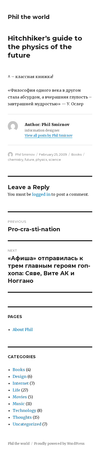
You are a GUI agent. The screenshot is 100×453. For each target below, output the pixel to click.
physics (41, 159)
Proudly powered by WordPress (59, 444)
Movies (20, 396)
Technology (24, 410)
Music (19, 403)
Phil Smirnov (25, 154)
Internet (21, 383)
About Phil (23, 329)
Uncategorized (27, 424)
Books (76, 154)
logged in (41, 194)
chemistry (15, 159)
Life (16, 390)
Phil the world (29, 17)
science (55, 159)
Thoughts (22, 417)
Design (19, 376)
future (29, 159)
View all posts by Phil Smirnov (48, 135)
